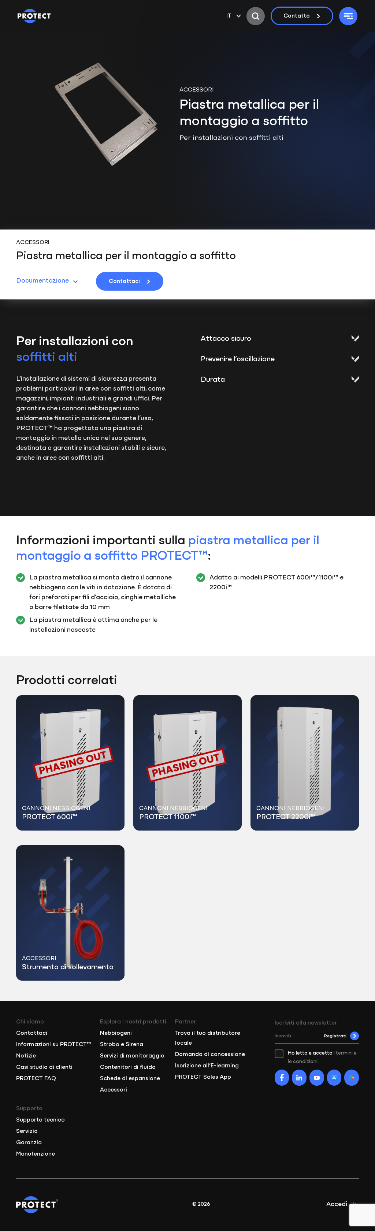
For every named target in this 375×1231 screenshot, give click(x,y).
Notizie (26, 1056)
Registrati (335, 1036)
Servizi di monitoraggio (132, 1056)
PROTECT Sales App (203, 1077)
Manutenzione (35, 1154)
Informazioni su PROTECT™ (53, 1045)
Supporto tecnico (40, 1120)
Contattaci (124, 281)
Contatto (296, 16)
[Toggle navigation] (348, 16)
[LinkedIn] (299, 1078)
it (228, 16)
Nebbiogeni (116, 1033)
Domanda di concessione (210, 1054)
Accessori (113, 1090)
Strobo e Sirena (121, 1045)
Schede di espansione (130, 1079)
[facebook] (282, 1078)
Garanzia (29, 1143)
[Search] (255, 16)
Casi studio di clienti (44, 1067)
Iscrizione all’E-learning (207, 1066)
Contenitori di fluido (128, 1067)
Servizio (27, 1131)
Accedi (336, 1204)
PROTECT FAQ (36, 1079)
